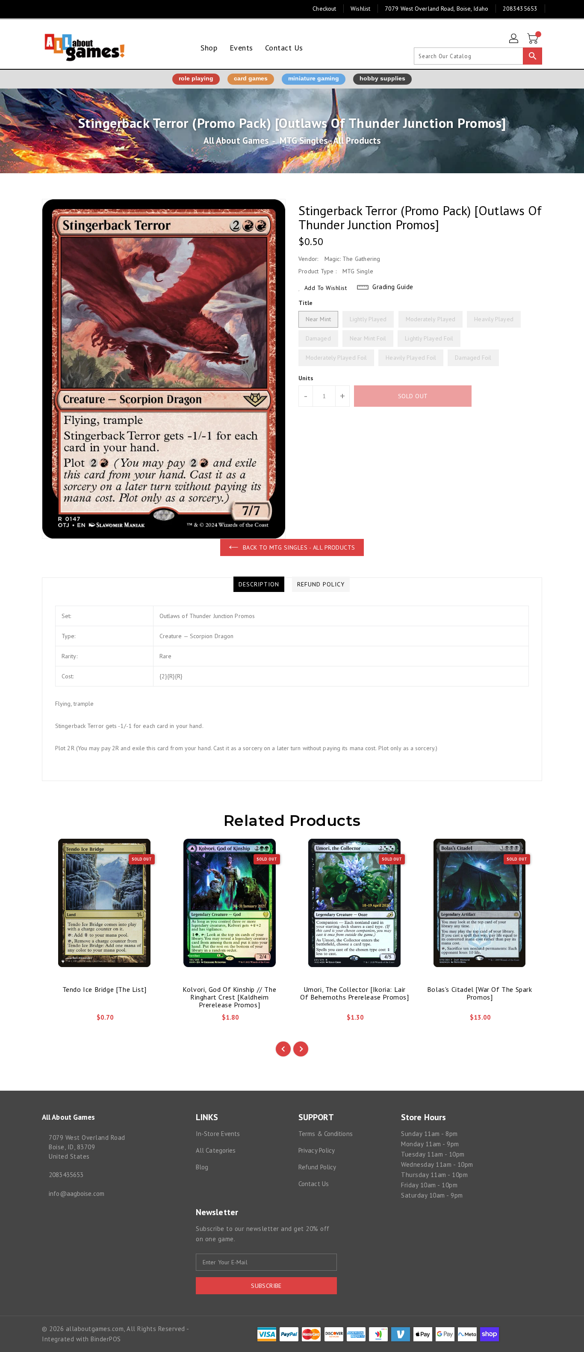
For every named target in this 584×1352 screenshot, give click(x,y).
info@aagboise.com (76, 1193)
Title (305, 303)
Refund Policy (317, 1167)
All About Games (236, 140)
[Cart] (533, 38)
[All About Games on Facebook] (30, 8)
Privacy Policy (316, 1150)
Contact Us (313, 1184)
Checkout (324, 8)
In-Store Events (218, 1134)
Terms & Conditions (325, 1134)
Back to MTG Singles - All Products (299, 547)
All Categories (216, 1150)
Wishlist (360, 8)
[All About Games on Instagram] (46, 8)
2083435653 (66, 1175)
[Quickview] (55, 1020)
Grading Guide (392, 287)
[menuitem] (208, 47)
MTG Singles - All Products (330, 140)
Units (306, 378)
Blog (202, 1167)
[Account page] (514, 38)
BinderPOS (106, 1339)
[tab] (258, 584)
